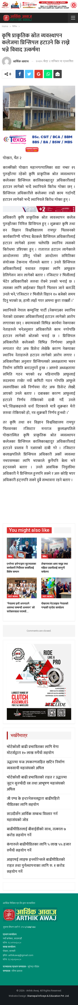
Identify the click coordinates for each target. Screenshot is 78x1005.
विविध (10, 556)
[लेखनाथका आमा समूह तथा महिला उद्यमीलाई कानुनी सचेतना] (56, 548)
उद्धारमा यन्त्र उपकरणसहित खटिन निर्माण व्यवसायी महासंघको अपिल (36, 765)
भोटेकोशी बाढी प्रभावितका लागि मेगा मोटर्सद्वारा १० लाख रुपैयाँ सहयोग (33, 750)
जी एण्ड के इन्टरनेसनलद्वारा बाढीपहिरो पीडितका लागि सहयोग (33, 801)
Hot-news (13, 596)
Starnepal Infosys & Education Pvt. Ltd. (48, 995)
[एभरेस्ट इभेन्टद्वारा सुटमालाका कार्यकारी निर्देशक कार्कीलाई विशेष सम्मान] (22, 548)
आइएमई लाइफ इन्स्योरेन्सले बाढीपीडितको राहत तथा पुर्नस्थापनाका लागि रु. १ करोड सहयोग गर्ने (36, 865)
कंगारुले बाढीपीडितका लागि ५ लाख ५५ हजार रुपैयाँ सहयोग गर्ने (39, 847)
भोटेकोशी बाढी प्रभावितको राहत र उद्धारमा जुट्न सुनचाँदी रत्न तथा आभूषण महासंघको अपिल (37, 783)
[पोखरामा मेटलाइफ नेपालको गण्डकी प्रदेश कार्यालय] (56, 588)
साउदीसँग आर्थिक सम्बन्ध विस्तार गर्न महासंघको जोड (32, 817)
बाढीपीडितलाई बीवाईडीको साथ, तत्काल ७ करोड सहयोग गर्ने (36, 832)
